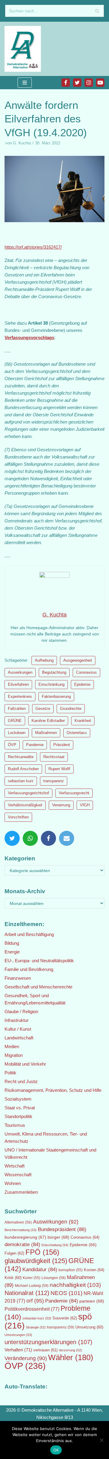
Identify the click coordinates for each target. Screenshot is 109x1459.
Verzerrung (70, 1350)
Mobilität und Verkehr (25, 1064)
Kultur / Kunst (18, 1029)
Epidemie (82, 684)
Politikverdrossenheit (32, 1309)
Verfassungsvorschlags (29, 337)
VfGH (85, 805)
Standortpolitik (18, 1116)
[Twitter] (77, 82)
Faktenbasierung (56, 696)
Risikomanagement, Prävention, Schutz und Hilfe (53, 1090)
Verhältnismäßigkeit (25, 805)
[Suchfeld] (97, 11)
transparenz (53, 781)
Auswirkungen (20, 672)
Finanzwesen (18, 978)
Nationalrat (27, 1293)
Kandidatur (39, 1269)
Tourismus (15, 1125)
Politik (10, 1072)
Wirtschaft (15, 1165)
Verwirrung (61, 805)
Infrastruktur (16, 1020)
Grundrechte (70, 708)
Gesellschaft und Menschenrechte (38, 986)
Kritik (13, 1278)
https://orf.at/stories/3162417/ (33, 247)
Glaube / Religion (21, 1011)
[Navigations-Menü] (25, 82)
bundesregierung (25, 1237)
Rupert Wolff (59, 769)
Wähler (70, 1357)
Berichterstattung (21, 1230)
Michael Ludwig (31, 1286)
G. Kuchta (22, 143)
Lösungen (53, 1278)
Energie (12, 951)
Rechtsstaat (53, 757)
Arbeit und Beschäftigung (29, 934)
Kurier (31, 1278)
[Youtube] (100, 82)
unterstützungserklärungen (48, 1342)
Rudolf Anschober (23, 769)
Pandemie (35, 744)
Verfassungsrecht (74, 793)
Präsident (61, 744)
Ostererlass (77, 732)
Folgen (14, 1253)
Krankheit (82, 720)
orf (35, 1301)
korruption (70, 1270)
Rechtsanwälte (21, 757)
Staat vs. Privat (20, 1107)
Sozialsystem (18, 1098)
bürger (58, 1237)
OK (56, 1450)
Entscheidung (54, 1245)
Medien (12, 1046)
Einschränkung (51, 684)
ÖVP (12, 744)
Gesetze (42, 708)
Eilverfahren (18, 684)
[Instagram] (88, 82)
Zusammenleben (21, 1192)
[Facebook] (65, 82)
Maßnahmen (46, 732)
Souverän (64, 1318)
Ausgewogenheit (77, 660)
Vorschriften (18, 817)
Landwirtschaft (19, 1037)
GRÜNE (15, 720)
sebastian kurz (21, 781)
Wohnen (13, 1183)
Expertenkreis (20, 696)
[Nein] (101, 1440)
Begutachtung (54, 672)
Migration (14, 1055)
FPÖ (42, 1252)
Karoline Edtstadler (48, 720)
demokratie (22, 1244)
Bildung (12, 943)
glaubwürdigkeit (36, 1261)
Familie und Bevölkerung (29, 969)
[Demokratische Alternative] (24, 49)
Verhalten (18, 1349)
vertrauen (45, 1350)
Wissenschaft (18, 1174)
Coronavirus (86, 672)
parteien (91, 1301)
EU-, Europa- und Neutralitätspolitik (39, 960)
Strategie (36, 1327)
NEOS (66, 1293)
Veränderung (26, 1358)
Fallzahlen (17, 708)
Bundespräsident (62, 1229)
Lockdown (16, 732)
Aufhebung (44, 660)
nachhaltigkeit (75, 1285)
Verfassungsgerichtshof (28, 793)
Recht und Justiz (21, 1081)
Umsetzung (89, 1327)
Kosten (94, 1270)
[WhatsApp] (30, 838)
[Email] (66, 838)
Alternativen (18, 1222)
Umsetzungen (18, 1335)
